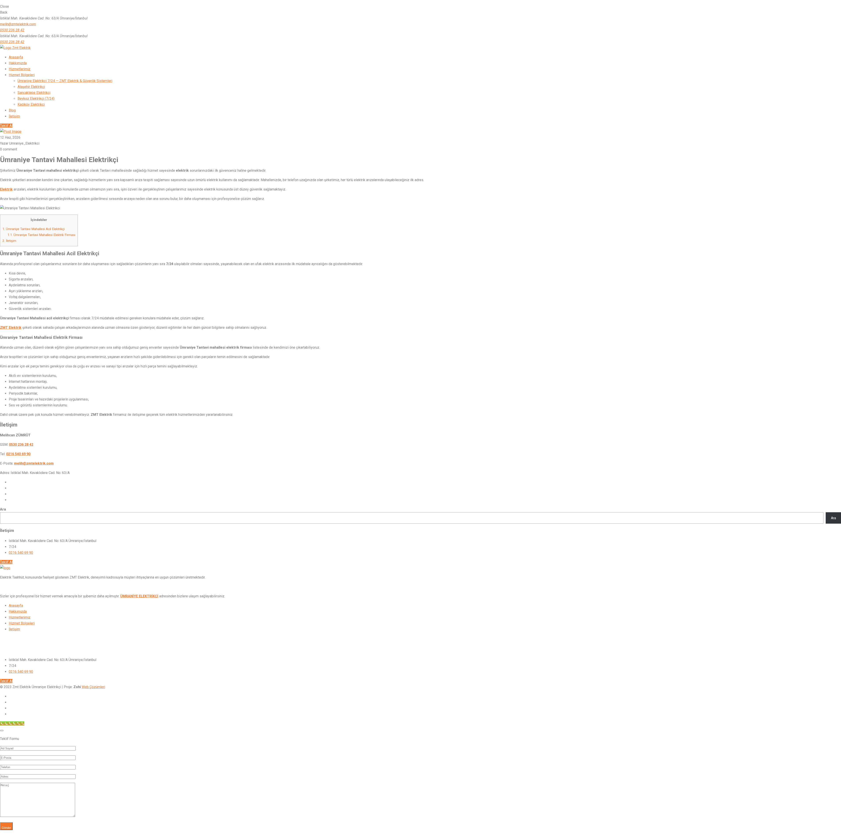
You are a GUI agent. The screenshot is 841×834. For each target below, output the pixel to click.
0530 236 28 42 (12, 30)
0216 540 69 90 (21, 553)
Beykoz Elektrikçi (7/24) (36, 98)
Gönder (6, 827)
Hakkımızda (18, 611)
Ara (3, 509)
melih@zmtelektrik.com (18, 24)
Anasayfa (16, 605)
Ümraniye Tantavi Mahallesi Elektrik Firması (41, 235)
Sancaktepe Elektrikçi (34, 93)
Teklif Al (6, 126)
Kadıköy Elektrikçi (31, 104)
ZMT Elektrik (10, 327)
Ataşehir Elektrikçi (31, 87)
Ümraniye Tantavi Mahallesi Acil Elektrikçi (33, 229)
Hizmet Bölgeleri (22, 623)
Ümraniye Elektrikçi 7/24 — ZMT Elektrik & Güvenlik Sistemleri (65, 81)
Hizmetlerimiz (19, 617)
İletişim (9, 241)
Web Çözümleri (93, 687)
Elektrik (6, 189)
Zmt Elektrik (21, 48)
